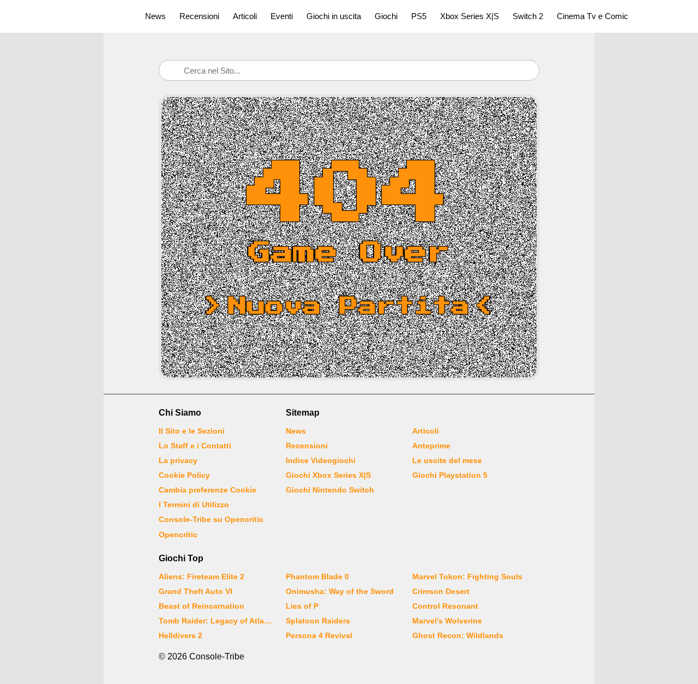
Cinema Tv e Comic (592, 16)
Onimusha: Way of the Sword (340, 591)
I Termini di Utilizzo (194, 504)
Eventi (281, 16)
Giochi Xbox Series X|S (328, 475)
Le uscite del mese (447, 460)
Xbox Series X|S (469, 16)
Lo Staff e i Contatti (195, 445)
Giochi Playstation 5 (450, 475)
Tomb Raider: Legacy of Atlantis (215, 620)
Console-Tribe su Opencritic (211, 519)
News (155, 16)
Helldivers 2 (180, 635)
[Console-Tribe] (66, 16)
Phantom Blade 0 (317, 576)
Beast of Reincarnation (201, 606)
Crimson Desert (441, 591)
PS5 (418, 16)
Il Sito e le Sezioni (192, 431)
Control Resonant (445, 606)
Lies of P (302, 606)
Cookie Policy (184, 475)
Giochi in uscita (333, 16)
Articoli (245, 16)
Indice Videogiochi (321, 460)
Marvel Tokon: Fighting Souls (467, 576)
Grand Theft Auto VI (195, 591)
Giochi (386, 16)
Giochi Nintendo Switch (330, 489)
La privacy (178, 460)
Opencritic (178, 534)
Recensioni (199, 16)
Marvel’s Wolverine (447, 620)
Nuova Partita (349, 306)
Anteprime (431, 445)
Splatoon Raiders (318, 620)
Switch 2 (528, 16)
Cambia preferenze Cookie (207, 489)
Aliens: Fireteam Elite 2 (201, 576)
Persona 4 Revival (319, 635)
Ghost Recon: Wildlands (457, 635)
